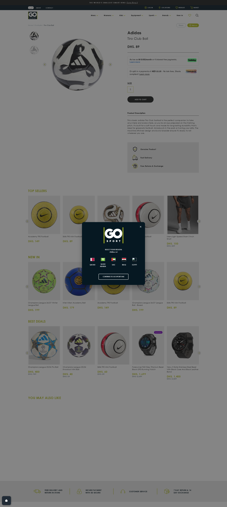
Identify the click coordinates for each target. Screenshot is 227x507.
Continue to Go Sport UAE (113, 277)
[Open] (6, 500)
